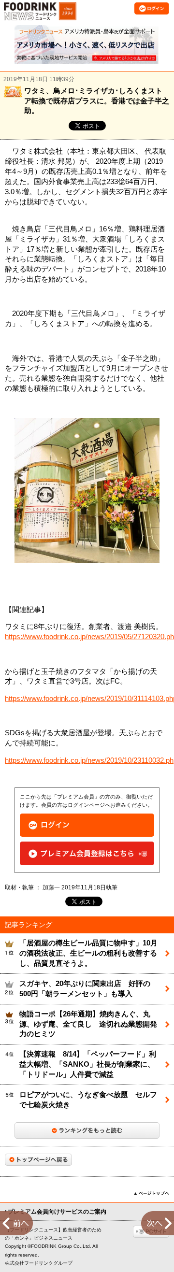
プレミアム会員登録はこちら (87, 853)
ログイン (87, 825)
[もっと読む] (87, 1130)
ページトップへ (151, 1193)
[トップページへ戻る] (38, 1160)
